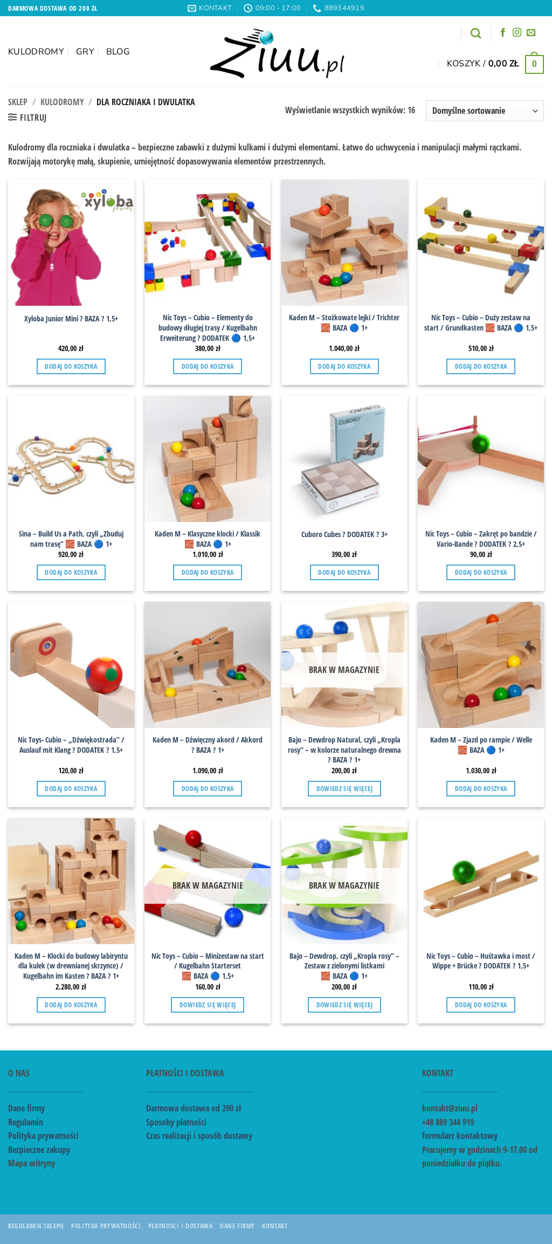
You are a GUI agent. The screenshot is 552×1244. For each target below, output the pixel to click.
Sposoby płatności (176, 1122)
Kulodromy (36, 52)
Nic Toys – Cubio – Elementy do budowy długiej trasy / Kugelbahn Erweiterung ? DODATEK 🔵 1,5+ (207, 327)
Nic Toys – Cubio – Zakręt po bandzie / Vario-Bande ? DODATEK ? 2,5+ (481, 539)
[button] (495, 64)
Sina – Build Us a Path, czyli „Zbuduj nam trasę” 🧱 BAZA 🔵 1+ (71, 539)
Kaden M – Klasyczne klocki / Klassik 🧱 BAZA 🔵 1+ (207, 539)
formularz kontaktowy (460, 1136)
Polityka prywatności (43, 1136)
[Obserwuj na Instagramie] (517, 33)
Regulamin (25, 1122)
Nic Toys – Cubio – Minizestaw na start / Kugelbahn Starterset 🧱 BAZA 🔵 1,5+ (207, 966)
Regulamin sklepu (36, 1226)
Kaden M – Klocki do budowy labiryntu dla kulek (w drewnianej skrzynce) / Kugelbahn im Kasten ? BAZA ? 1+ (71, 966)
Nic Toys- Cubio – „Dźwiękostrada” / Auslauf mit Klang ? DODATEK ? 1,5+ (71, 745)
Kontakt (274, 1226)
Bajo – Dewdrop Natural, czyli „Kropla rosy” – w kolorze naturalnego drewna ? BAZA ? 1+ (344, 750)
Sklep (17, 102)
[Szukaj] (476, 33)
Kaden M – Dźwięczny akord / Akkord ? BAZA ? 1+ (208, 745)
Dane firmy (26, 1108)
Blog (118, 52)
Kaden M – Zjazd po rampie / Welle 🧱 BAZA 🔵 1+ (481, 745)
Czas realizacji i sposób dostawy (199, 1136)
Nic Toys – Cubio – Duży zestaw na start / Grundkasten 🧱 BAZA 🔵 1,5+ (480, 323)
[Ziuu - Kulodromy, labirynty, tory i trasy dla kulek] (276, 51)
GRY (85, 52)
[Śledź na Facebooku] (503, 33)
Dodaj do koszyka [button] (71, 366)
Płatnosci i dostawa (180, 1226)
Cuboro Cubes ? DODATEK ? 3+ (344, 534)
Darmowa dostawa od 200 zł (193, 1108)
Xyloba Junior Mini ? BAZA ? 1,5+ (71, 319)
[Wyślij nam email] (531, 33)
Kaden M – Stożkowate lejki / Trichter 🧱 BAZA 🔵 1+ (344, 323)
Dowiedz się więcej (344, 789)
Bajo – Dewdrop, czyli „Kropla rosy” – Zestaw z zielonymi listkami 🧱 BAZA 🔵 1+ (344, 966)
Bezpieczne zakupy (39, 1150)
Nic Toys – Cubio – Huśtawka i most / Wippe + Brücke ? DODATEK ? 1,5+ (480, 961)
